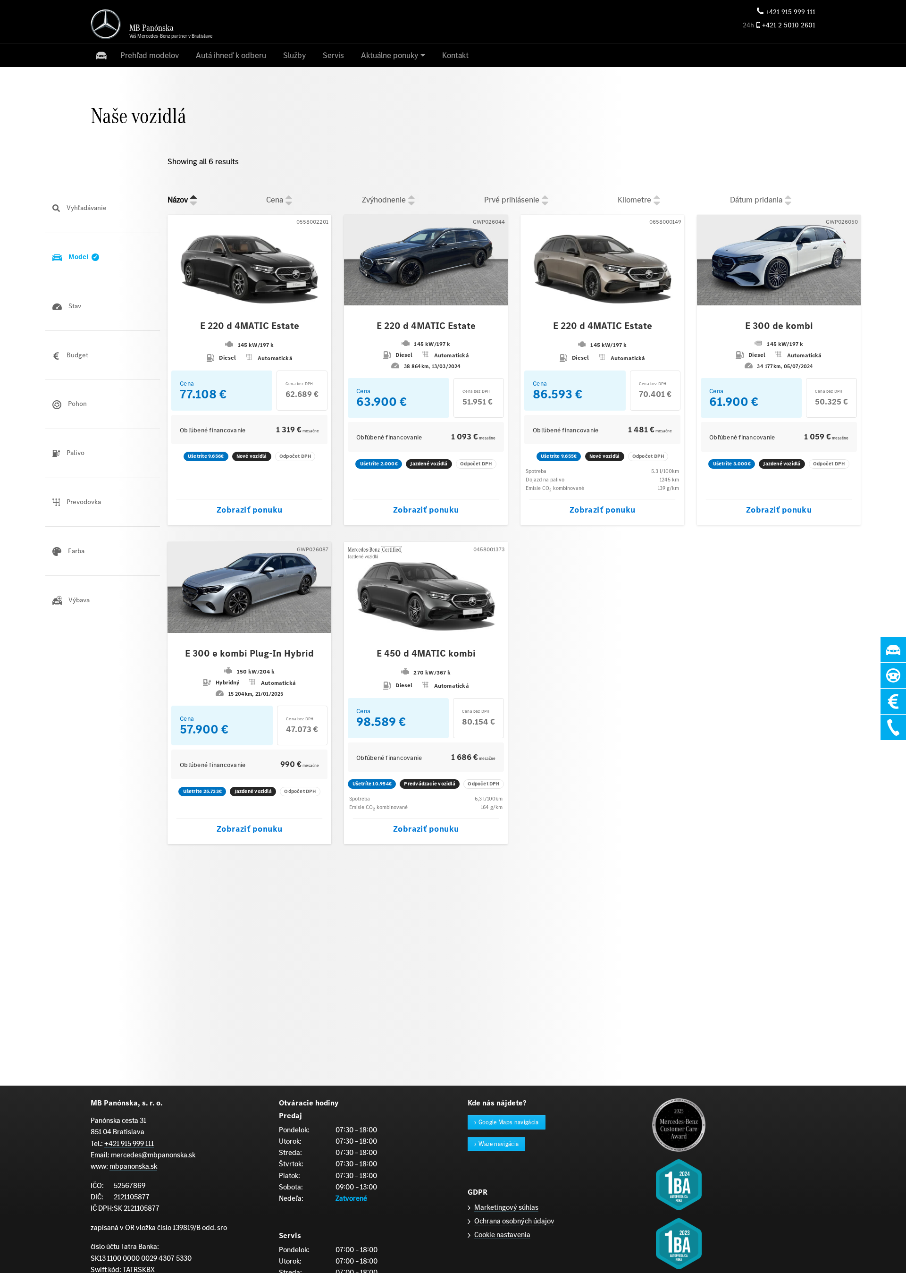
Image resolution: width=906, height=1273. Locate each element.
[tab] (102, 208)
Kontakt (455, 55)
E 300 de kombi (779, 326)
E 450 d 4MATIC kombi (426, 653)
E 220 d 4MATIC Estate (249, 326)
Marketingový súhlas (506, 1207)
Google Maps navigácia (508, 1122)
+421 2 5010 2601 (788, 25)
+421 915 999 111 (790, 12)
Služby (294, 55)
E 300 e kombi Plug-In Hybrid (249, 653)
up (193, 196)
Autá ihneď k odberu (231, 55)
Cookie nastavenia (502, 1234)
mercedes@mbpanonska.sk (153, 1155)
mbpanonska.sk (133, 1166)
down (193, 203)
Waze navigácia (498, 1144)
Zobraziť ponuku (250, 509)
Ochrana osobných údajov (514, 1221)
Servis (333, 55)
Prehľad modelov (149, 55)
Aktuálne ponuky (389, 55)
